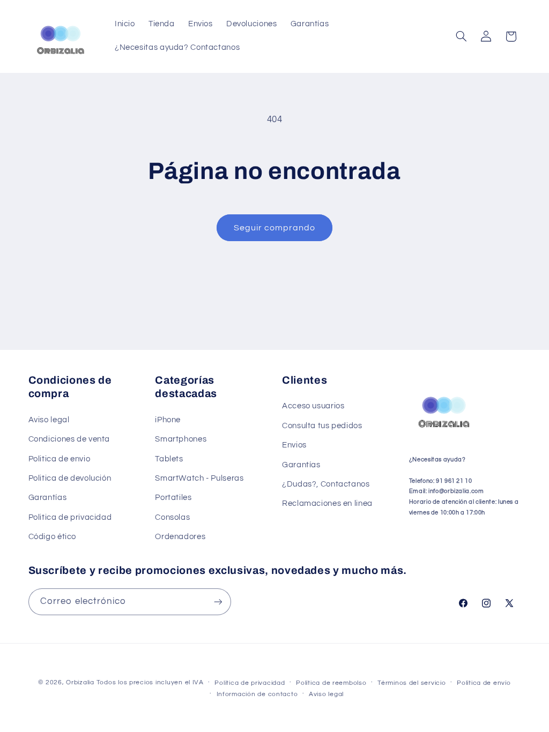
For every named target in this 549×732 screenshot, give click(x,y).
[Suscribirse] (217, 601)
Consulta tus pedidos (322, 426)
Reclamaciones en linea (327, 503)
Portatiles (173, 498)
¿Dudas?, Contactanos (326, 484)
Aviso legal (49, 420)
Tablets (169, 459)
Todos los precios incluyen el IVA (150, 682)
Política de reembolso (331, 683)
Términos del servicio (411, 683)
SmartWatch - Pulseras (199, 478)
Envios (294, 445)
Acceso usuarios (313, 406)
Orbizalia (80, 682)
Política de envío (484, 683)
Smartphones (180, 439)
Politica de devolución (70, 478)
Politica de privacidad (70, 517)
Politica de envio (59, 459)
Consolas (172, 517)
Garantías (47, 498)
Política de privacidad (249, 683)
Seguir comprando (275, 227)
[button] (461, 36)
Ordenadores (180, 537)
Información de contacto (257, 694)
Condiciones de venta (69, 439)
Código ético (52, 537)
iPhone (168, 420)
